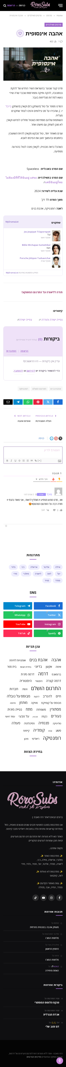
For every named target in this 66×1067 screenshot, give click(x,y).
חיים (58, 696)
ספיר (47, 580)
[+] (39, 460)
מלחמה (13, 703)
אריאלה (33, 567)
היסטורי (38, 681)
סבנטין (35, 717)
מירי (15, 573)
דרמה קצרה (53, 681)
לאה (49, 573)
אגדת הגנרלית (51, 1014)
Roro (56, 966)
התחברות (11, 351)
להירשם (31, 370)
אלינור (46, 567)
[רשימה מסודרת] (23, 461)
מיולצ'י (26, 573)
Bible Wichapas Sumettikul (36, 245)
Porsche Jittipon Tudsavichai (35, 258)
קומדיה (39, 730)
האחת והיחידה (52, 970)
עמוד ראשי (10, 716)
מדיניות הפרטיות (34, 1056)
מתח (29, 709)
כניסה (22, 5)
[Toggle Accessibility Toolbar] (59, 1060)
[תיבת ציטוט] (31, 461)
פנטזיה (43, 722)
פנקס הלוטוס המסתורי (47, 1002)
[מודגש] (7, 461)
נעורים (56, 715)
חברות (13, 689)
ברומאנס (56, 674)
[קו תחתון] (15, 461)
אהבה (56, 659)
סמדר (57, 580)
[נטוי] (11, 461)
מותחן (23, 702)
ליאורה (38, 573)
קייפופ (26, 730)
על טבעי (24, 716)
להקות (36, 696)
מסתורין (55, 709)
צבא (50, 730)
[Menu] (60, 5)
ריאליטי (35, 738)
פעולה (16, 723)
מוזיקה (34, 703)
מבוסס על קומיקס (51, 703)
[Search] (5, 5)
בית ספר (12, 667)
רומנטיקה (23, 388)
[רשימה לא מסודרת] (27, 461)
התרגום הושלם (39, 388)
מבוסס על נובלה (18, 696)
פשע (58, 730)
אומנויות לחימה (17, 660)
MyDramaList (12, 221)
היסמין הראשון (52, 948)
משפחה (41, 709)
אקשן (49, 667)
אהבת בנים (55, 388)
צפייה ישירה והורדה (52, 319)
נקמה (44, 716)
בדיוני (38, 666)
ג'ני (22, 567)
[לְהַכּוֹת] (19, 461)
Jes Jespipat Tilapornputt (37, 231)
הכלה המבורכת (43, 420)
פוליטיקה (57, 723)
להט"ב (47, 696)
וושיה (24, 689)
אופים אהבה (24, 420)
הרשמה (11, 5)
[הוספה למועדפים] (20, 33)
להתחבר (18, 370)
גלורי (13, 567)
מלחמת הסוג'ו (52, 938)
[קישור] (36, 461)
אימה (58, 667)
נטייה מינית (15, 709)
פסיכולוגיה (29, 723)
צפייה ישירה (25, 319)
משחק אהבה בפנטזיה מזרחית (44, 927)
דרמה (43, 674)
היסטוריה (25, 681)
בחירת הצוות (25, 666)
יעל (58, 573)
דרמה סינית (27, 674)
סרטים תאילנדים (53, 24)
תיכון (26, 738)
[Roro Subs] (40, 5)
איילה (57, 567)
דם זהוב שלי (52, 1026)
